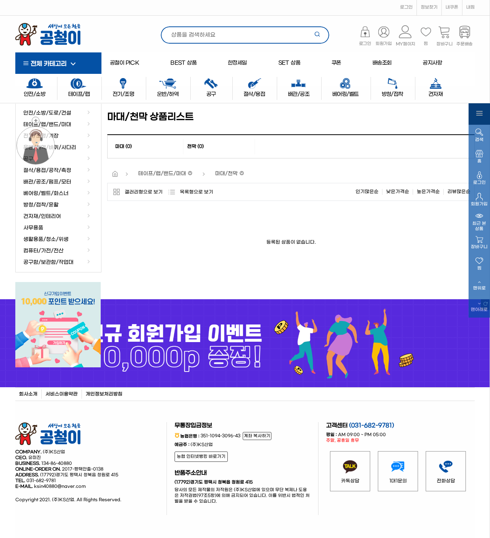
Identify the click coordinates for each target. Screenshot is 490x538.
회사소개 (28, 394)
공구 (28, 159)
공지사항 (432, 63)
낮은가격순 (397, 191)
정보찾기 (429, 7)
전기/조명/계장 (41, 136)
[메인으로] (115, 174)
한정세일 (237, 63)
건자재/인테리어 (42, 217)
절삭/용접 (254, 94)
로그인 (406, 7)
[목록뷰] (171, 192)
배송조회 (382, 63)
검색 (479, 139)
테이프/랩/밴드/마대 (47, 125)
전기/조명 (123, 94)
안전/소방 (34, 94)
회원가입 (479, 204)
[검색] (317, 35)
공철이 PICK (124, 63)
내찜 (470, 7)
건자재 (435, 94)
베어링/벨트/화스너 (46, 194)
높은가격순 (428, 191)
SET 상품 (289, 63)
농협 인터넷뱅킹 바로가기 (201, 456)
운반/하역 (167, 94)
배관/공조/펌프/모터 (47, 182)
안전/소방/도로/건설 (47, 113)
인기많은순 (367, 191)
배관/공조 (298, 94)
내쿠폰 (452, 7)
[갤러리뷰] (116, 192)
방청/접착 (392, 94)
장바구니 (479, 247)
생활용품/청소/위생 (46, 239)
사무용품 (33, 228)
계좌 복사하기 (257, 436)
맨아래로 (479, 309)
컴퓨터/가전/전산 (43, 251)
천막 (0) (195, 146)
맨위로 (479, 288)
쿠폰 (336, 63)
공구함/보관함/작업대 (48, 262)
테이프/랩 (79, 94)
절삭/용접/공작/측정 (47, 171)
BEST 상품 (183, 63)
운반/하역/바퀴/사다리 (49, 148)
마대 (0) (123, 146)
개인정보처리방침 (104, 394)
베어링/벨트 (345, 94)
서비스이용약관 (62, 394)
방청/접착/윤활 (41, 205)
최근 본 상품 (479, 226)
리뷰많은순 (459, 191)
